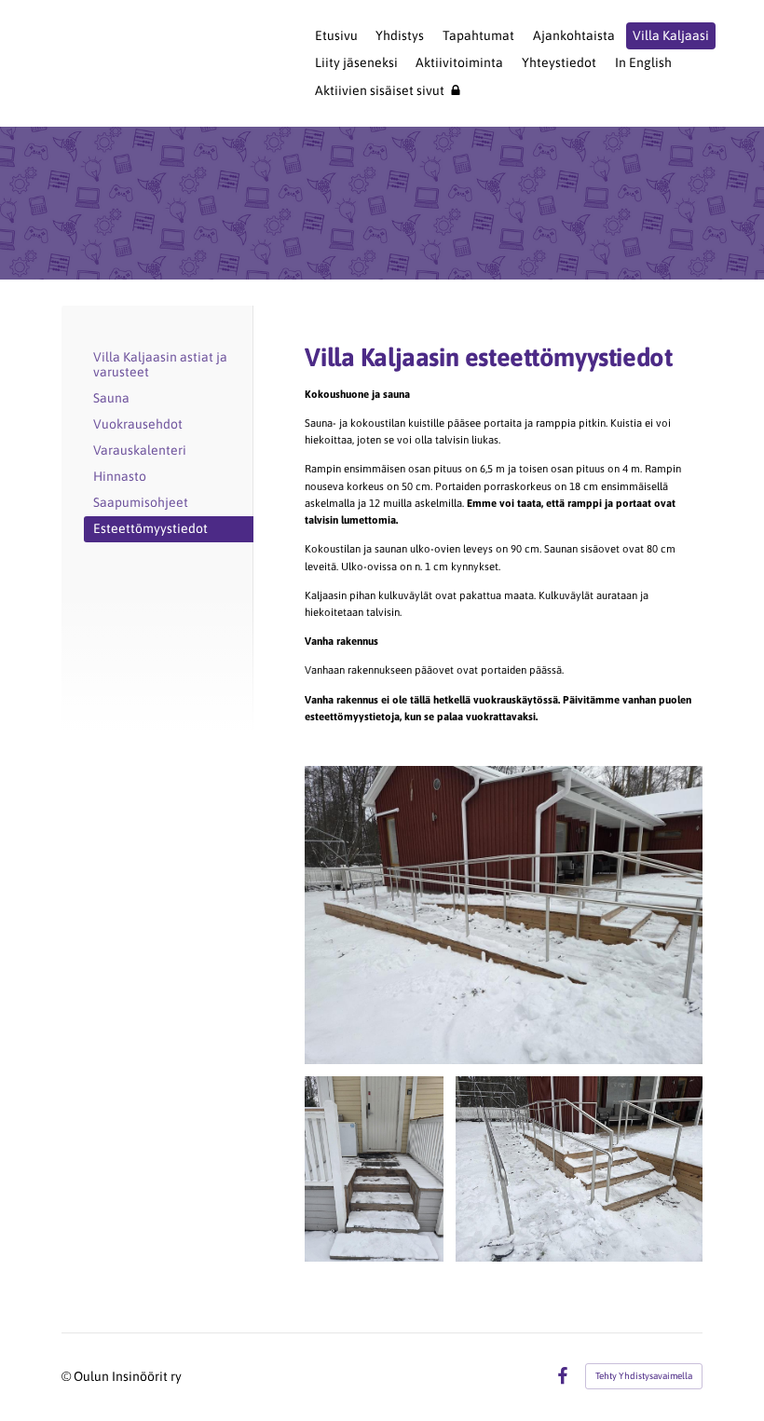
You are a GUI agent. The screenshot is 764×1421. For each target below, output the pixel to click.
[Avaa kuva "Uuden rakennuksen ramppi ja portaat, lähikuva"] (579, 1169)
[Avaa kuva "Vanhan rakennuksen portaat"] (374, 1169)
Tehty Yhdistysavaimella (643, 1376)
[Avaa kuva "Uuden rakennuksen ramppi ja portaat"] (504, 915)
